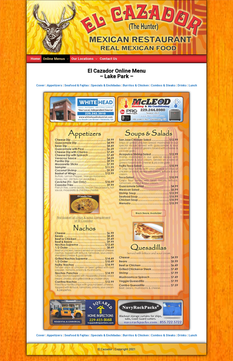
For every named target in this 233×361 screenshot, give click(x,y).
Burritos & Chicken (136, 85)
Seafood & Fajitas (76, 85)
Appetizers (54, 85)
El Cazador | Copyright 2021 (116, 349)
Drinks (182, 85)
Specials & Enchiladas (106, 85)
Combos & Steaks (163, 85)
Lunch (193, 85)
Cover (40, 85)
